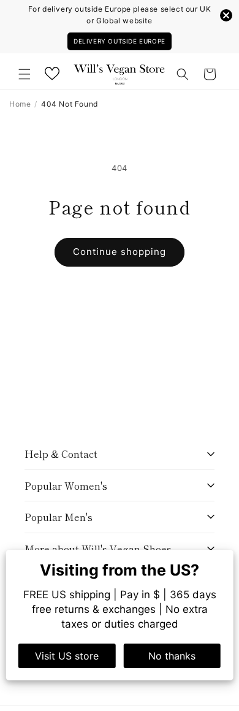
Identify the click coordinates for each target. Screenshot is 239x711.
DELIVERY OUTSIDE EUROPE (119, 41)
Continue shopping (119, 251)
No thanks (171, 656)
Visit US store (67, 656)
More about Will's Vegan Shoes (98, 548)
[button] (24, 74)
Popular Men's (59, 516)
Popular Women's (66, 485)
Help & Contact (61, 453)
